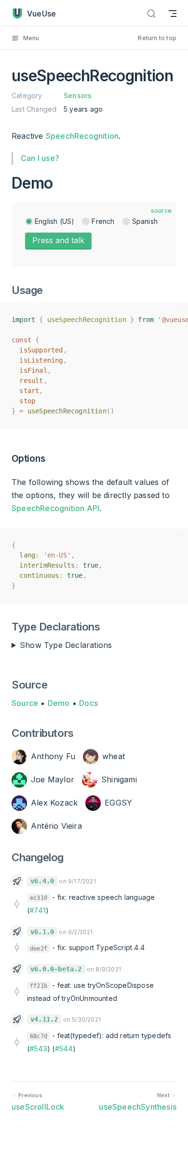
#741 (37, 910)
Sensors (78, 95)
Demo (59, 703)
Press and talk (58, 240)
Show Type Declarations (66, 645)
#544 (64, 1048)
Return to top (157, 38)
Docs (88, 703)
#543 (38, 1048)
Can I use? (40, 158)
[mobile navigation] (172, 13)
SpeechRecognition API (55, 508)
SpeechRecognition (82, 136)
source (161, 210)
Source (25, 703)
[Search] (151, 13)
